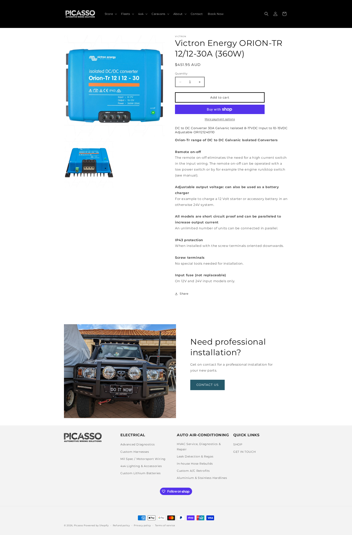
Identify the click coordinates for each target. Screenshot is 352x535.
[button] (110, 14)
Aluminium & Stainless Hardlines (202, 478)
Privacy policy (142, 525)
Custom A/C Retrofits (193, 471)
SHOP (237, 444)
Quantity (181, 73)
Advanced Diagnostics (137, 444)
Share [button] (184, 293)
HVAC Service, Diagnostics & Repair (199, 446)
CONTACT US (207, 385)
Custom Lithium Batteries (140, 473)
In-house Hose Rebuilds (195, 463)
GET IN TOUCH (244, 452)
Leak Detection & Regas (195, 456)
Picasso (78, 525)
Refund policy (121, 525)
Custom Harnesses (134, 452)
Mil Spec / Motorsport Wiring (143, 459)
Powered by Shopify (96, 525)
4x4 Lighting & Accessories (141, 466)
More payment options (220, 119)
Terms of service (165, 525)
